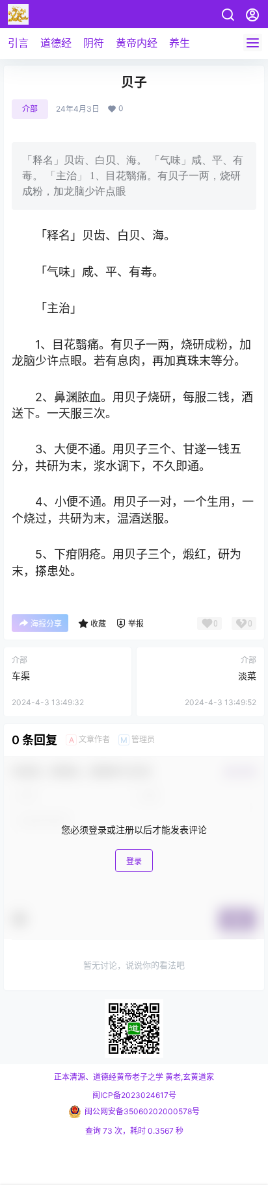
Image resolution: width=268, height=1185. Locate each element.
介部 (30, 109)
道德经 (56, 42)
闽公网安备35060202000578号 (142, 1111)
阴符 (93, 42)
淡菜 (247, 675)
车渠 (21, 675)
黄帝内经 (136, 42)
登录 (134, 861)
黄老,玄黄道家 (188, 1077)
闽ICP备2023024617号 (134, 1095)
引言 (18, 42)
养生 (179, 42)
